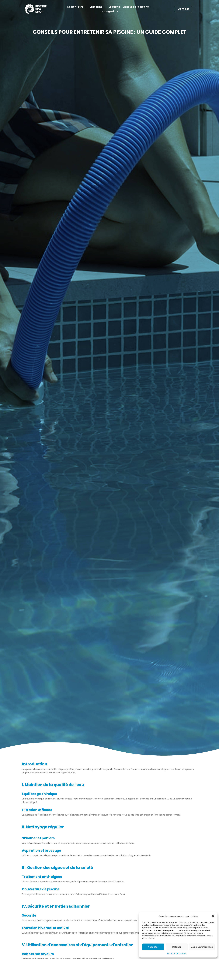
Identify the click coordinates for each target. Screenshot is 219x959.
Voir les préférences (202, 946)
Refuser (176, 946)
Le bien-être (75, 7)
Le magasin (108, 11)
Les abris (114, 7)
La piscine (96, 7)
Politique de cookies (176, 953)
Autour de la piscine (136, 7)
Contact (183, 9)
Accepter (153, 946)
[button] (213, 916)
